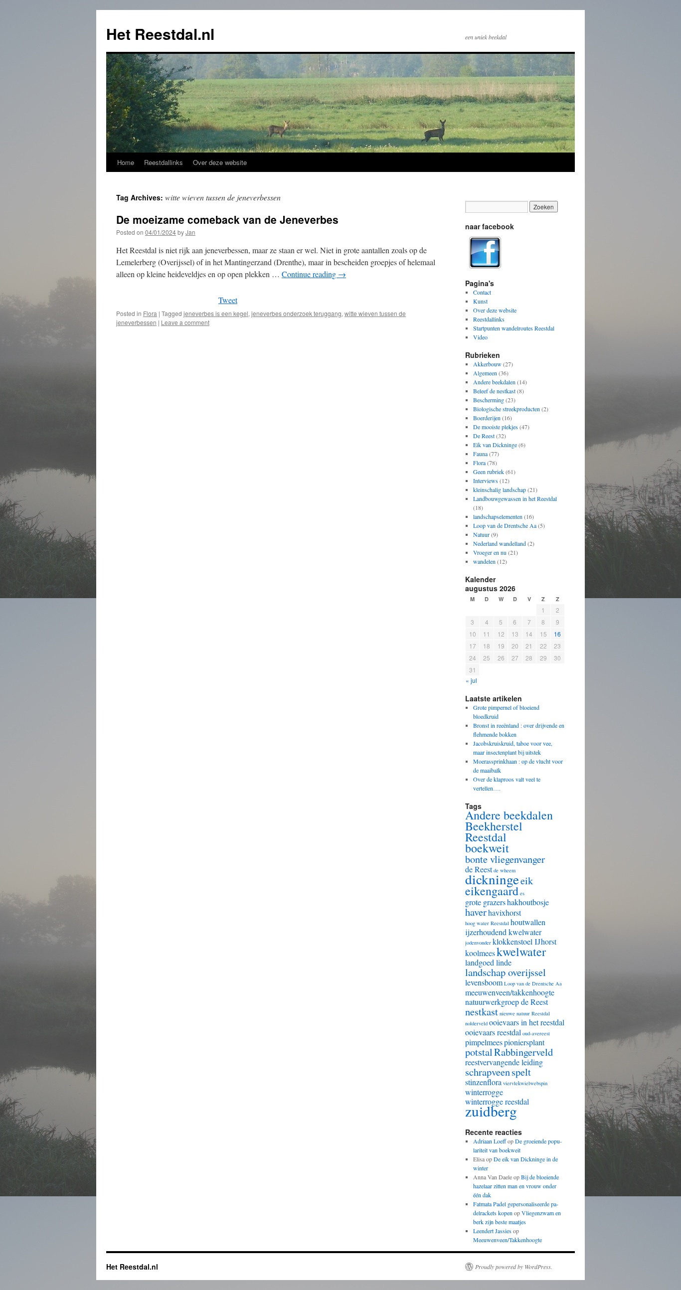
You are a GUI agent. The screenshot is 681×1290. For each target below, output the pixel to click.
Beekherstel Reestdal (493, 831)
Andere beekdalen (494, 382)
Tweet (227, 300)
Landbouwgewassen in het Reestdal (515, 498)
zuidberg (491, 1111)
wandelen (484, 561)
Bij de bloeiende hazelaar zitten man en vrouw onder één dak (516, 1186)
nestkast (481, 1011)
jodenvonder (478, 942)
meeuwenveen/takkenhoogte (509, 992)
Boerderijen (487, 418)
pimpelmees (484, 1042)
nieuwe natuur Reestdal (525, 1013)
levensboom (484, 982)
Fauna (480, 454)
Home (125, 162)
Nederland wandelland (499, 543)
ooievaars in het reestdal (526, 1022)
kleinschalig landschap (499, 489)
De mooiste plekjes (495, 427)
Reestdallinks (163, 162)
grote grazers (485, 902)
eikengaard (491, 891)
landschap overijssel (505, 972)
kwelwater (521, 952)
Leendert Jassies (492, 1231)
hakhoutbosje (528, 902)
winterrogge (484, 1092)
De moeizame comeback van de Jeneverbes (227, 219)
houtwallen (528, 922)
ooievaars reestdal (493, 1032)
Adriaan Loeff (489, 1141)
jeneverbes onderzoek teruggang (296, 313)
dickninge (492, 879)
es (522, 893)
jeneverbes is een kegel (215, 313)
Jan (190, 232)
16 (557, 634)
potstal (479, 1052)
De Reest (484, 436)
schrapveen (487, 1072)
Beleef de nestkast (494, 391)
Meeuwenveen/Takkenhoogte (507, 1240)
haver (476, 912)
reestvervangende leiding (504, 1062)
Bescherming (488, 400)
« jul (471, 680)
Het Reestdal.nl (160, 33)
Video (480, 337)
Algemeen (485, 373)
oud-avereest (536, 1033)
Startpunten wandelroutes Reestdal (513, 328)
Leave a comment (185, 322)
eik (526, 880)
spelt (521, 1072)
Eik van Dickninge (495, 445)
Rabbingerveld (523, 1052)
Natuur (481, 534)
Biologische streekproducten (506, 409)
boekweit (487, 848)
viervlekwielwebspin (525, 1083)
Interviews (485, 480)
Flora (150, 313)
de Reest (478, 869)
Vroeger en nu (490, 552)
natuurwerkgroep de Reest (506, 1001)
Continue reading (314, 274)
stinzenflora (483, 1082)
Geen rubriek (488, 472)
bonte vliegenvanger (505, 859)
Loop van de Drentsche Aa (504, 525)
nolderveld (476, 1023)
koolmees (480, 953)
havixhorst (504, 912)
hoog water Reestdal (487, 923)
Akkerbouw (487, 364)
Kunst (480, 301)
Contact (482, 292)
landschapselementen (497, 516)
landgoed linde (488, 962)
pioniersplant (524, 1042)
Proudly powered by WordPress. (513, 1267)
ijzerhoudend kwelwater (503, 932)
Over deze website (220, 162)
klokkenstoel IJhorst (524, 941)
